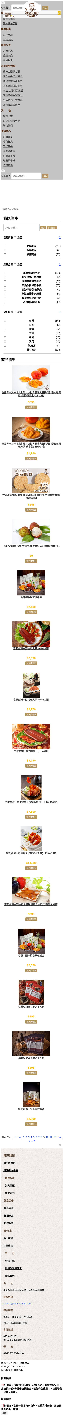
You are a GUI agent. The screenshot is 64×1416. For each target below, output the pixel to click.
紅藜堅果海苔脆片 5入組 (31, 1007)
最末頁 (32, 1141)
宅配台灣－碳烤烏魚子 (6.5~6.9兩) (31, 699)
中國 (31, 337)
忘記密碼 (8, 146)
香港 (31, 333)
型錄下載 (8, 116)
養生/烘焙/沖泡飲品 (13, 90)
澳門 (31, 341)
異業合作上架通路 (12, 100)
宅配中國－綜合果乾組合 (31, 955)
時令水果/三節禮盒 (13, 76)
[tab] (32, 237)
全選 (19, 237)
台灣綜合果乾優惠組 (31, 597)
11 (51, 1137)
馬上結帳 (8, 1238)
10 (47, 1137)
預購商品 (31, 254)
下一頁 (57, 1137)
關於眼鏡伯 (9, 1163)
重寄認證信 (9, 151)
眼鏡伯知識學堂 (11, 121)
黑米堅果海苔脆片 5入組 (31, 1058)
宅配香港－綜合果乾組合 (31, 1109)
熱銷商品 (31, 246)
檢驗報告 (8, 60)
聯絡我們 (8, 125)
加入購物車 (31, 407)
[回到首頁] (31, 16)
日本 (31, 325)
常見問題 (8, 35)
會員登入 (8, 141)
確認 (4, 1413)
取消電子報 (9, 160)
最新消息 (8, 51)
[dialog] (32, 174)
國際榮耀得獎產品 (12, 81)
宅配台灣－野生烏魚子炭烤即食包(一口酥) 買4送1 (31, 802)
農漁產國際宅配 (11, 71)
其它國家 (31, 350)
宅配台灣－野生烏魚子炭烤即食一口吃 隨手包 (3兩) (31, 904)
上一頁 (17, 1137)
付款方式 (8, 39)
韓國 (31, 329)
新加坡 (31, 345)
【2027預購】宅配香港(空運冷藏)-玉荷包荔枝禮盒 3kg (31, 546)
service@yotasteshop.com (17, 1303)
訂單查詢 (8, 165)
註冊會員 (8, 137)
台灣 (31, 320)
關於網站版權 (10, 23)
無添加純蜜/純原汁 (13, 95)
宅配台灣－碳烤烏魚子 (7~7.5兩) (31, 751)
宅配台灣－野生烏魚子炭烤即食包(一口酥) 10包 (31, 853)
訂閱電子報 (9, 156)
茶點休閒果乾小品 (12, 86)
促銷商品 (8, 55)
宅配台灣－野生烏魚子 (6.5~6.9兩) (31, 648)
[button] (60, 237)
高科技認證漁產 (11, 105)
